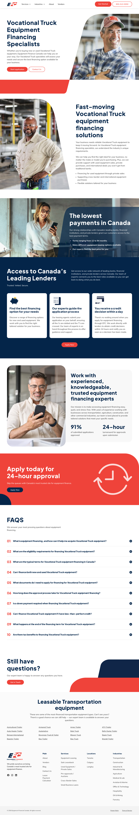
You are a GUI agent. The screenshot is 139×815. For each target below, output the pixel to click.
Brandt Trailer (107, 739)
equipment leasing (95, 245)
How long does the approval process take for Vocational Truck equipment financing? (53, 593)
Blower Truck (75, 735)
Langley (90, 767)
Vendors (61, 4)
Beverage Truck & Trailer (49, 735)
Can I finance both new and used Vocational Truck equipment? (42, 572)
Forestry (116, 800)
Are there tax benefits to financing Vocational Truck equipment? (43, 634)
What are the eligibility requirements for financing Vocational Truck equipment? (51, 551)
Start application (17, 69)
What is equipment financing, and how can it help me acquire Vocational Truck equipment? (57, 541)
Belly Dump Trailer (109, 731)
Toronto (90, 758)
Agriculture (117, 774)
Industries (39, 4)
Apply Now (69, 345)
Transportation (119, 758)
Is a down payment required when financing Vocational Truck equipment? (48, 603)
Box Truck (74, 739)
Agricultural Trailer (14, 727)
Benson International (15, 735)
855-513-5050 (122, 4)
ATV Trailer (106, 727)
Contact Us (36, 69)
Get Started (103, 4)
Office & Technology (121, 787)
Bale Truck (74, 731)
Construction (118, 762)
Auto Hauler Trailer (14, 731)
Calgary (90, 762)
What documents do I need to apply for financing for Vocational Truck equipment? (52, 582)
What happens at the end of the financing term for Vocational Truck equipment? (51, 624)
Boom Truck (107, 735)
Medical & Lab (119, 778)
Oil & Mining (118, 795)
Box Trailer (43, 739)
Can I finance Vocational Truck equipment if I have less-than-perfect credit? (49, 613)
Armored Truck (45, 727)
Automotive (43, 731)
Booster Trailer (13, 739)
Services (25, 4)
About (51, 4)
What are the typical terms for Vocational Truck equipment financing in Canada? (51, 561)
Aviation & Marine (120, 782)
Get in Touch (15, 682)
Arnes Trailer (75, 727)
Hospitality (117, 791)
